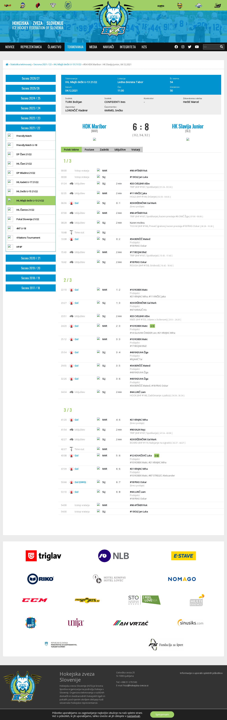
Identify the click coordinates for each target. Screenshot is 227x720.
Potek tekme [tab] (71, 149)
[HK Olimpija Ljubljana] (160, 5)
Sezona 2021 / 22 (43, 64)
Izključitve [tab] (120, 149)
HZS (144, 46)
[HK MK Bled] (22, 5)
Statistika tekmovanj (20, 64)
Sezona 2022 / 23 (30, 118)
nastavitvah (133, 716)
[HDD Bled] (7, 5)
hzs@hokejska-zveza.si (135, 685)
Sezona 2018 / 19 (30, 278)
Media (93, 46)
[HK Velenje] (217, 5)
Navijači (108, 46)
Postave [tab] (89, 149)
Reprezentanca (31, 46)
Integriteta (128, 46)
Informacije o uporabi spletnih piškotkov (201, 673)
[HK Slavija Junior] (179, 5)
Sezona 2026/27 (31, 78)
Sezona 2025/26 (31, 88)
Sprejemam (162, 714)
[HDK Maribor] (53, 5)
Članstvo (54, 46)
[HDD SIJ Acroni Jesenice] (37, 5)
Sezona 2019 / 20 (30, 268)
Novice (10, 46)
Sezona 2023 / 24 (30, 108)
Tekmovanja (75, 46)
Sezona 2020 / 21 (30, 258)
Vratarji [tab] (135, 149)
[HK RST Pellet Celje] (68, 5)
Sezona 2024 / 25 (30, 98)
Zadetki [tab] (104, 149)
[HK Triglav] (198, 5)
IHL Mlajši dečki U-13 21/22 (67, 64)
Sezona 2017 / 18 (30, 288)
